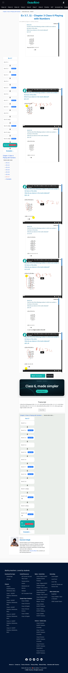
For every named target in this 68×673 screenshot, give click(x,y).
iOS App (8, 579)
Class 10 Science (26, 603)
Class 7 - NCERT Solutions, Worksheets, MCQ (12, 595)
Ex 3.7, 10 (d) (10, 138)
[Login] (63, 2)
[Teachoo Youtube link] (38, 659)
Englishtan (54, 594)
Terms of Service (25, 664)
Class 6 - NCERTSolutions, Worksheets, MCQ (11, 588)
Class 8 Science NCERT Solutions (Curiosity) (41, 639)
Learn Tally (54, 581)
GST (52, 7)
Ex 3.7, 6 (6, 94)
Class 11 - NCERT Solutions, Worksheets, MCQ (12, 623)
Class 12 (3, 7)
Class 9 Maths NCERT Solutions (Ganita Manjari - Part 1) (42, 599)
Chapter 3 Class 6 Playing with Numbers (12, 11)
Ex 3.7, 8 (10, 106)
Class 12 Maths (25, 613)
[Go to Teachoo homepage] (33, 2)
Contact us (17, 664)
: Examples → (38, 376)
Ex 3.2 (7, 165)
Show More (42, 410)
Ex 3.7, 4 (6, 81)
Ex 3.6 (7, 174)
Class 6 (41, 7)
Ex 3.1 (7, 162)
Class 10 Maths (25, 600)
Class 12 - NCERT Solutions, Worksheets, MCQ (12, 630)
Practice (46, 7)
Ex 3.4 (7, 169)
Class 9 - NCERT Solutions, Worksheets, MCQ (12, 609)
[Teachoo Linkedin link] (41, 659)
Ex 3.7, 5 (10, 87)
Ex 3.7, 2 (10, 68)
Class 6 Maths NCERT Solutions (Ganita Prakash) (42, 578)
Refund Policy (42, 664)
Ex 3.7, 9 (6, 113)
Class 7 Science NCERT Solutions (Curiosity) (41, 632)
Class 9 (23, 7)
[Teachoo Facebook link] (26, 659)
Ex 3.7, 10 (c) (7, 132)
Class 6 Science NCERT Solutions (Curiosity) (41, 625)
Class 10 (16, 7)
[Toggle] (3, 2)
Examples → (10, 151)
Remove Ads (50, 375)
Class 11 (10, 7)
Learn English (54, 576)
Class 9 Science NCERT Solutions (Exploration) (41, 646)
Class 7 (35, 7)
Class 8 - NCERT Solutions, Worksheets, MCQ (12, 602)
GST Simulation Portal (27, 593)
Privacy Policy (34, 664)
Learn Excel (54, 579)
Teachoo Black (33, 550)
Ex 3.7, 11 (10, 145)
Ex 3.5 (7, 172)
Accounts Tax (59, 7)
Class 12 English (26, 616)
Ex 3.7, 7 (10, 100)
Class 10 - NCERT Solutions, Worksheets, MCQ (12, 616)
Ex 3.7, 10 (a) (7, 119)
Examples (8, 179)
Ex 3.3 (7, 167)
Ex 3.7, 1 (6, 62)
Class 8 (29, 7)
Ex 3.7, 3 (10, 75)
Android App (9, 576)
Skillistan (24, 590)
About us (11, 664)
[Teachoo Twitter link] (34, 659)
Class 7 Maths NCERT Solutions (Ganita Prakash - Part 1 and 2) (42, 585)
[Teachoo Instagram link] (30, 659)
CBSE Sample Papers (56, 601)
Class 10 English (26, 606)
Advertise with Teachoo (53, 664)
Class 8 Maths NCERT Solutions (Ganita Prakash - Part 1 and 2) (42, 592)
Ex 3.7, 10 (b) (10, 125)
